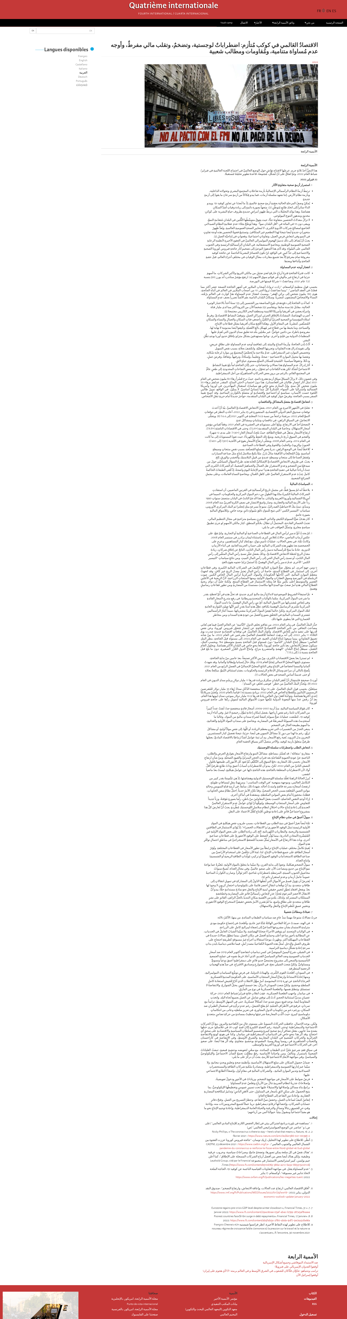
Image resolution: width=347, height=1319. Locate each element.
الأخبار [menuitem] (258, 24)
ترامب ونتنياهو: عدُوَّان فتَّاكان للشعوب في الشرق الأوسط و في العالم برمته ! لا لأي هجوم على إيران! (260, 1270)
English (83, 60)
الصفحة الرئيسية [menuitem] (334, 22)
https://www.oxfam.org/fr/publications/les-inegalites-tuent (269, 1177)
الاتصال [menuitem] (244, 22)
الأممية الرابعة (309, 151)
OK (33, 31)
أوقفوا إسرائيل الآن (307, 1275)
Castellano (81, 64)
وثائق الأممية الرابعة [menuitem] (283, 24)
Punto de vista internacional (142, 1304)
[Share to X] (215, 34)
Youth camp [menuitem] (226, 22)
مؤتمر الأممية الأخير (225, 1298)
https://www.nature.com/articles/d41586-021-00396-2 (279, 1135)
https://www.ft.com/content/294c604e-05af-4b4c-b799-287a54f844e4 (269, 1212)
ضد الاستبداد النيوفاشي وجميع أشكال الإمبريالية (290, 1262)
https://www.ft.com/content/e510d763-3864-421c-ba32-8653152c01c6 (269, 1164)
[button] (199, 34)
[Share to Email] (204, 34)
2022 (315, 62)
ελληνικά (81, 85)
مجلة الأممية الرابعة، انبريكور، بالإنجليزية (134, 1298)
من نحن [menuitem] (309, 24)
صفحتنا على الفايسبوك (144, 1314)
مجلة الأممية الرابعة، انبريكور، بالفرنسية (135, 1309)
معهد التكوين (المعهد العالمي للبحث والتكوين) (211, 1309)
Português (81, 81)
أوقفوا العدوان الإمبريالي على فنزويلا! (296, 1266)
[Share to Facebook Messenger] (209, 34)
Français (82, 56)
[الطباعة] (197, 1242)
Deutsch (82, 76)
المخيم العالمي (228, 1314)
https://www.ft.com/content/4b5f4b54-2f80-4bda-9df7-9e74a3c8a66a (270, 1220)
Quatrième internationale (173, 6)
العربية (83, 72)
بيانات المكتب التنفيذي (224, 1304)
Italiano (83, 68)
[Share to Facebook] (220, 34)
